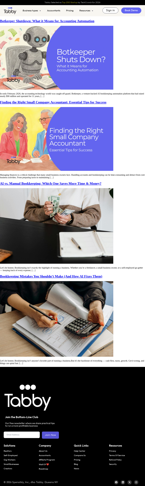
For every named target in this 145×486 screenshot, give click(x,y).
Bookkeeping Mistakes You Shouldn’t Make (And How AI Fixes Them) (51, 276)
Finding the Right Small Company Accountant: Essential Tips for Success (53, 102)
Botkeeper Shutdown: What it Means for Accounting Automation (47, 21)
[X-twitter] (129, 482)
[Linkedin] (123, 482)
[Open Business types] (40, 11)
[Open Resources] (92, 11)
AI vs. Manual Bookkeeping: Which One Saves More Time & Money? (50, 183)
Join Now (50, 435)
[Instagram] (136, 482)
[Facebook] (116, 482)
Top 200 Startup (69, 2)
